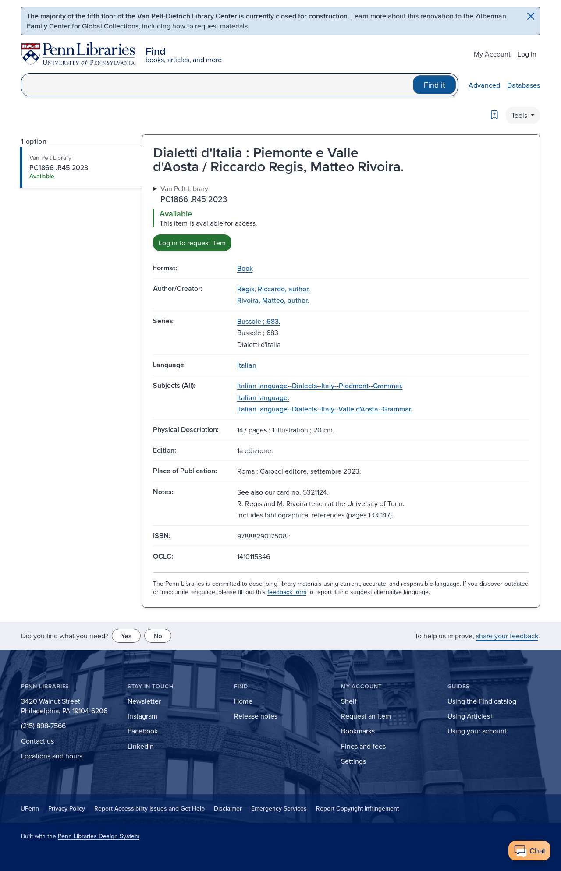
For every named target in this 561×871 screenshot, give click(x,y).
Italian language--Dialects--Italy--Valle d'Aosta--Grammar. (324, 409)
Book (245, 268)
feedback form (286, 592)
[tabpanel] (341, 217)
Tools (520, 115)
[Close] (531, 16)
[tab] (81, 167)
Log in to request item (192, 243)
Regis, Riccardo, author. (273, 289)
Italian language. (263, 397)
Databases (523, 85)
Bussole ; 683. (258, 321)
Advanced (484, 85)
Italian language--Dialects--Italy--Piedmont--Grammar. (320, 385)
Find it (434, 84)
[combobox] (217, 84)
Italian (246, 365)
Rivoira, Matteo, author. (273, 300)
